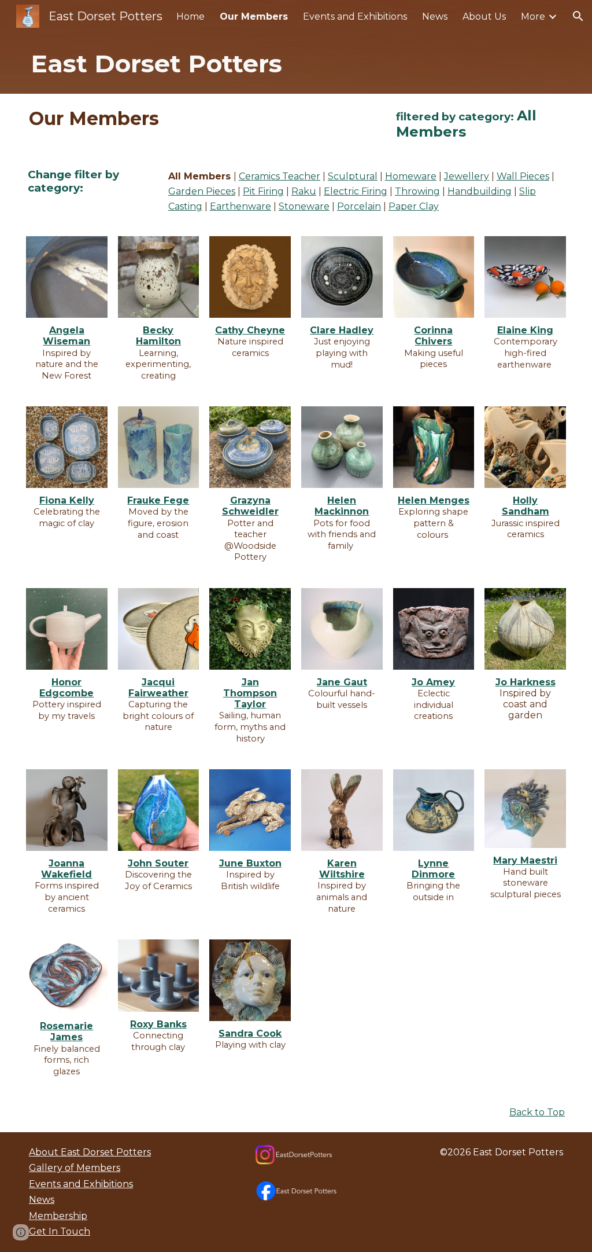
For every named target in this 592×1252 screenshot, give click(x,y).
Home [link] (190, 16)
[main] (296, 63)
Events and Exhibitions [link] (355, 16)
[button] (578, 16)
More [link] (533, 16)
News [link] (434, 16)
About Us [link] (484, 16)
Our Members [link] (254, 16)
